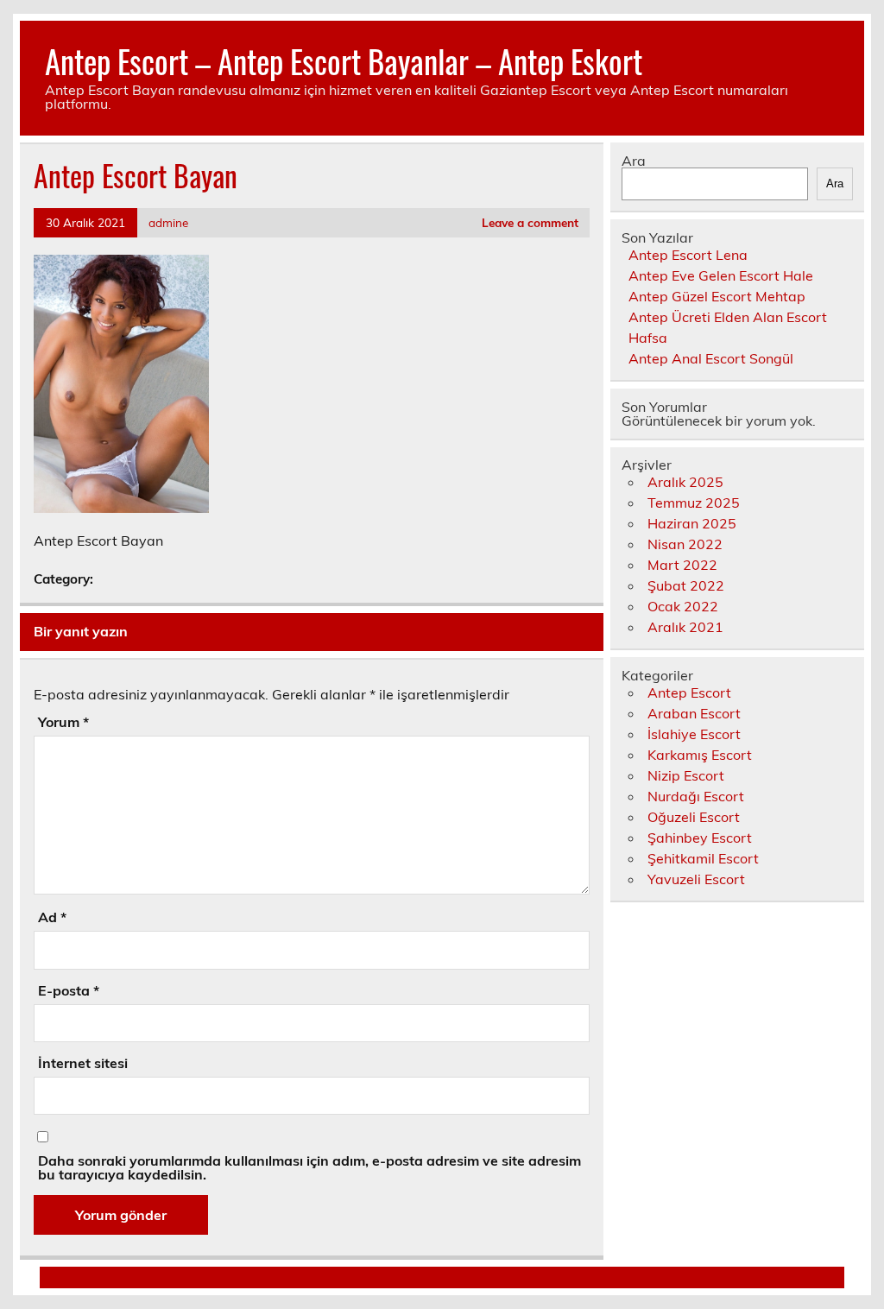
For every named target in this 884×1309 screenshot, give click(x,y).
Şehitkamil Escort (703, 858)
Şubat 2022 (685, 585)
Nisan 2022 (685, 544)
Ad (52, 917)
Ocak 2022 (682, 606)
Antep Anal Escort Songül (710, 358)
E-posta (68, 990)
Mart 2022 (682, 564)
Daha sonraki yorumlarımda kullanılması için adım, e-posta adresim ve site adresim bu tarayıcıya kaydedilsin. (309, 1167)
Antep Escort (689, 692)
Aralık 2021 (685, 627)
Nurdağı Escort (695, 796)
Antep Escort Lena (688, 254)
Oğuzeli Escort (693, 816)
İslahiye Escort (694, 734)
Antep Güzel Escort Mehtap (716, 296)
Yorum (63, 722)
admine (168, 222)
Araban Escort (694, 713)
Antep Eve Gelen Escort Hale (720, 275)
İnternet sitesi (83, 1063)
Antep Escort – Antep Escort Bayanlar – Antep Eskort (343, 61)
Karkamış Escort (699, 754)
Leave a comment (530, 222)
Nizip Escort (685, 775)
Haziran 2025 (691, 523)
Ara (634, 160)
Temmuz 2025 (693, 502)
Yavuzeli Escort (696, 879)
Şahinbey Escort (699, 837)
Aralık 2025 (685, 481)
